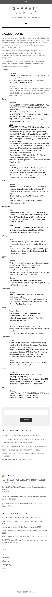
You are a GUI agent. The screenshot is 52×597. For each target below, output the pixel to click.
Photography (6, 565)
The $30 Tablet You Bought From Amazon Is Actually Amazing (24, 540)
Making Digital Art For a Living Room (17, 443)
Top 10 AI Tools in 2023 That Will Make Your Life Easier (22, 504)
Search (26, 420)
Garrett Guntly (26, 10)
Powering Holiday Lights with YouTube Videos (21, 450)
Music (4, 568)
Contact (5, 572)
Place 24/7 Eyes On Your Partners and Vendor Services (24, 446)
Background (6, 558)
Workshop (5, 561)
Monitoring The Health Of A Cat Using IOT (19, 459)
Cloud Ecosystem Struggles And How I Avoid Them (23, 439)
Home (4, 554)
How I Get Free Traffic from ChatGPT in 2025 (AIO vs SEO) (23, 480)
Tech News (10, 475)
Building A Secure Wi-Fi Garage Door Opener (20, 435)
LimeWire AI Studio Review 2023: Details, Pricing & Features (24, 497)
